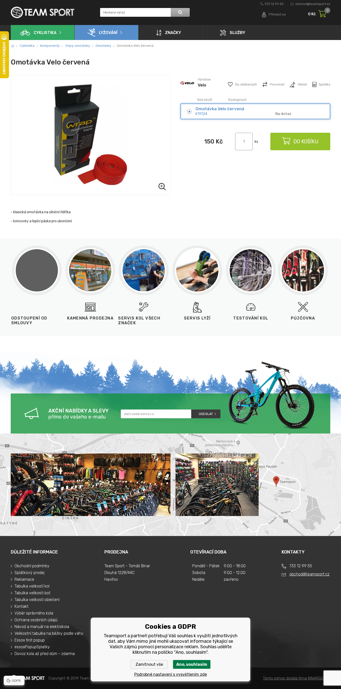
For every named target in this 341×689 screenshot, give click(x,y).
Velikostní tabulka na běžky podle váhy (48, 633)
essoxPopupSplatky (32, 646)
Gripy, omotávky (77, 46)
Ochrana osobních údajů (35, 620)
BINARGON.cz (319, 678)
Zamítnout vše (149, 664)
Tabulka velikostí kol (31, 586)
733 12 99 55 (274, 4)
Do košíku (306, 141)
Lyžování (108, 32)
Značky (173, 32)
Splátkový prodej (29, 572)
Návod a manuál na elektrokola (41, 626)
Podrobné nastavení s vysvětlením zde (170, 674)
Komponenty (50, 46)
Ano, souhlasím (191, 664)
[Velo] (187, 89)
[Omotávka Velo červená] (90, 135)
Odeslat (206, 414)
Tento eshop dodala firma (285, 678)
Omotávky (103, 46)
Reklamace (24, 579)
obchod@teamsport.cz (312, 4)
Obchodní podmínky (31, 566)
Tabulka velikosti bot (32, 592)
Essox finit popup (29, 640)
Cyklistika (45, 32)
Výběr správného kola (33, 613)
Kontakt (21, 606)
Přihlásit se (277, 14)
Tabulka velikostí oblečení (36, 599)
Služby (237, 32)
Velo (202, 85)
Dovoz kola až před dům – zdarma (44, 653)
